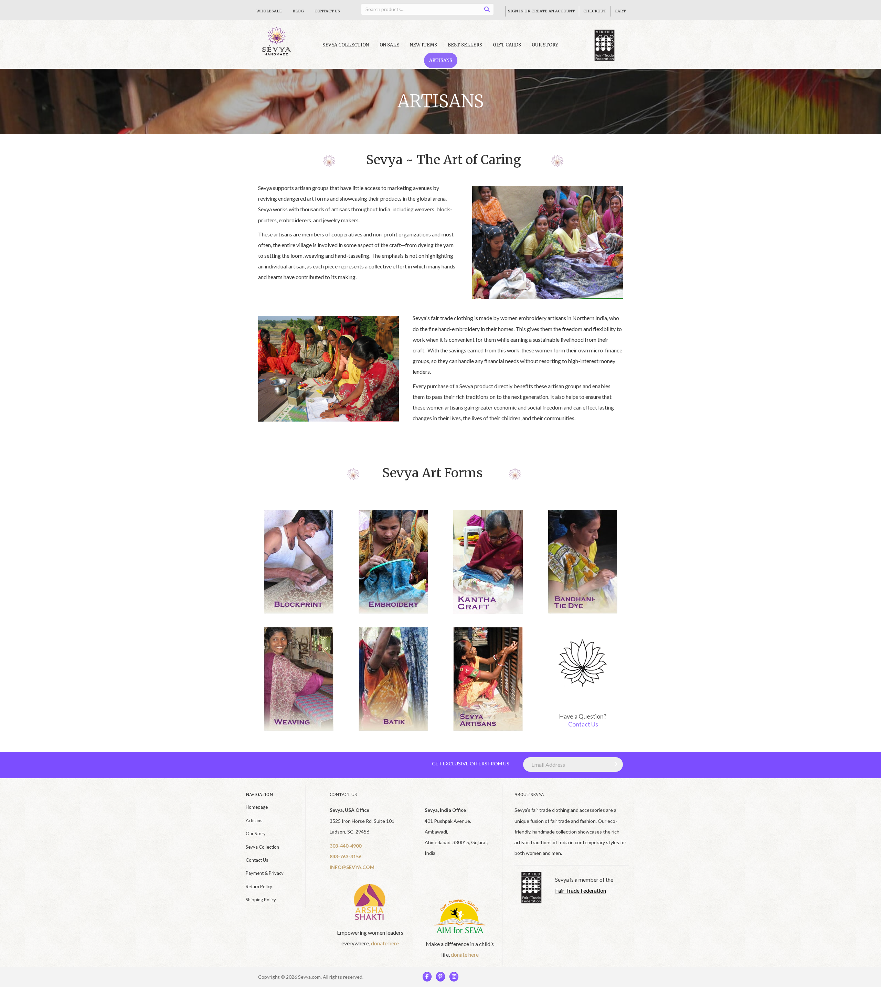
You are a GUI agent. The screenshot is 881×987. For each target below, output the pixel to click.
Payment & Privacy (265, 873)
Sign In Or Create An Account (541, 11)
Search (489, 10)
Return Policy (259, 886)
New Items (423, 45)
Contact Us (327, 11)
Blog (298, 11)
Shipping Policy (261, 899)
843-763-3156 (345, 856)
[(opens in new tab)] (370, 901)
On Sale (389, 45)
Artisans (440, 60)
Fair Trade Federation (580, 890)
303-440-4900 (345, 846)
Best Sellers (465, 45)
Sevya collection (345, 45)
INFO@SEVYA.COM (352, 867)
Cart (620, 11)
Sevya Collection (262, 847)
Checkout (594, 11)
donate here (385, 943)
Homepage (257, 807)
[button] (614, 764)
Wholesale (269, 11)
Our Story (545, 45)
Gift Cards (507, 45)
